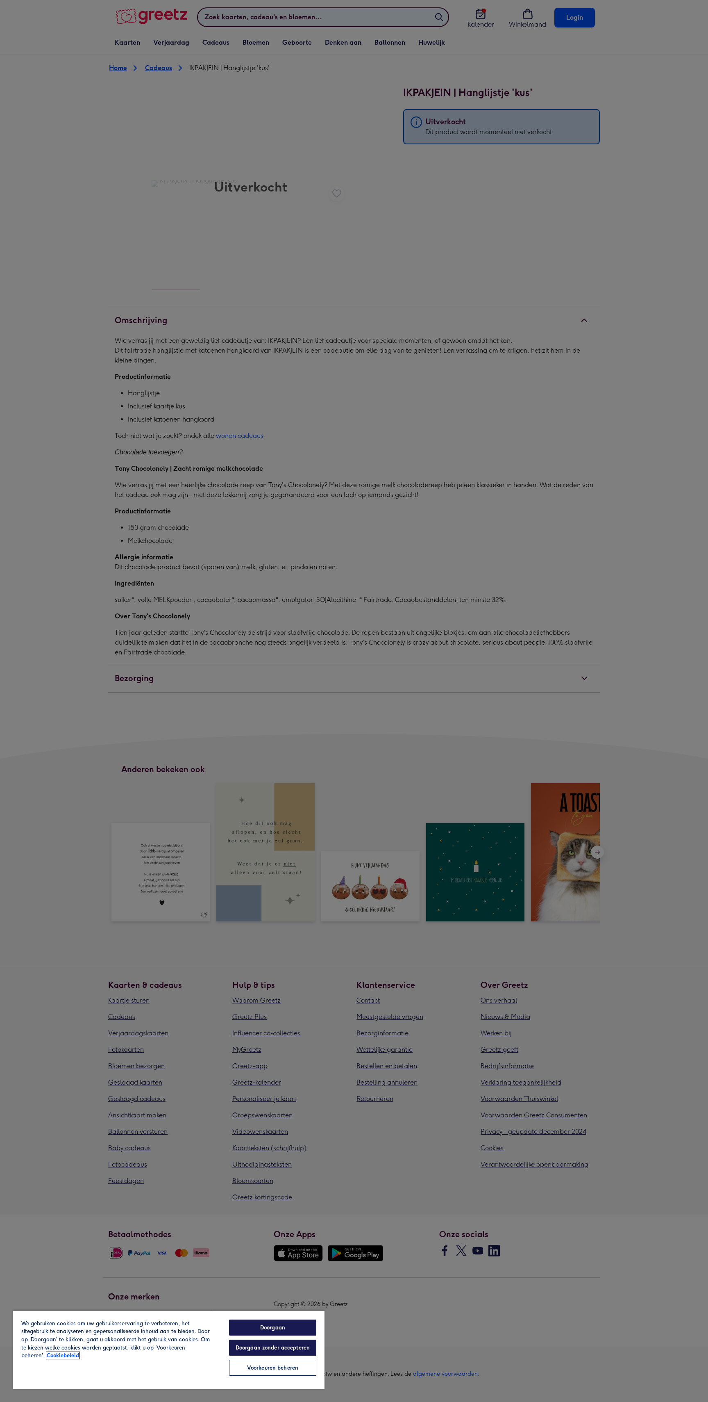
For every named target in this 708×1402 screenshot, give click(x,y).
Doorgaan (272, 1327)
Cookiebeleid (63, 1355)
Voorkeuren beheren (272, 1368)
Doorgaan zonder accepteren (273, 1348)
